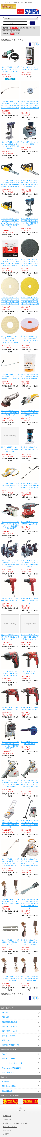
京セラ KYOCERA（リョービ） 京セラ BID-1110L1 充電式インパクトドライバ (10, 637)
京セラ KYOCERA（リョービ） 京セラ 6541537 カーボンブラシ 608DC (29, 942)
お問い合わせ (7, 1130)
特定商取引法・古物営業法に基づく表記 (15, 1123)
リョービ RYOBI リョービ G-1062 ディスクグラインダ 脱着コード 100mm (10, 69)
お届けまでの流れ (9, 1036)
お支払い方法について (10, 1045)
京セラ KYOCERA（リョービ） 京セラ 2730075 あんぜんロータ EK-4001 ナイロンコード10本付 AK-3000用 (29, 106)
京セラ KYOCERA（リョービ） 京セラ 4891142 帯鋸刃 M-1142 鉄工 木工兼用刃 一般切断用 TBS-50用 (10, 262)
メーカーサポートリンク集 (12, 1063)
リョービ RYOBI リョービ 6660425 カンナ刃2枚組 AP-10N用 (10, 942)
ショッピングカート (9, 1026)
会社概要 (6, 1134)
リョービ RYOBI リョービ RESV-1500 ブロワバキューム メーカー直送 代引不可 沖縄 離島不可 (10, 783)
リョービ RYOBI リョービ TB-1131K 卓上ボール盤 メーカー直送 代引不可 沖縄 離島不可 (10, 145)
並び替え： (6, 28)
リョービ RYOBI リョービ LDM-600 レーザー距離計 (29, 68)
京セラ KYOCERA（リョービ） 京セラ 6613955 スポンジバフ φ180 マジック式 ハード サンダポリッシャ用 (10, 301)
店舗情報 (5, 1081)
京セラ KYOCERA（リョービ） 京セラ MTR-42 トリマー (29, 449)
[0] (35, 13)
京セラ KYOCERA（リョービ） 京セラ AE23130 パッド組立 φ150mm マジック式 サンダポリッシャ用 (29, 262)
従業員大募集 (7, 1091)
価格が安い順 (30, 28)
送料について (7, 1040)
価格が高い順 (7, 30)
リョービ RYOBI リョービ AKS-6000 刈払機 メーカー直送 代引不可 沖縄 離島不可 (30, 487)
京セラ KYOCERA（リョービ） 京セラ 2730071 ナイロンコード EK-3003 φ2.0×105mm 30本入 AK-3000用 (10, 105)
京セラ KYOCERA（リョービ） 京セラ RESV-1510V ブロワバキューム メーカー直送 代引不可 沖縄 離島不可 (30, 784)
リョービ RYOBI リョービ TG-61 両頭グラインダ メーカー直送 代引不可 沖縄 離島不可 (10, 563)
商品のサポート (8, 1054)
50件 (12, 33)
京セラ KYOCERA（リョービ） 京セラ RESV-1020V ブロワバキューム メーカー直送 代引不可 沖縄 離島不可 (30, 863)
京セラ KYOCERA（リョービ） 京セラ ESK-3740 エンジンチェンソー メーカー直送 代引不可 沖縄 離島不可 (10, 223)
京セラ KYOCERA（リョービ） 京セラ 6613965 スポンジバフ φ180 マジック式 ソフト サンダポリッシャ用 (30, 301)
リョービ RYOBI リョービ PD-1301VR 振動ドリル (29, 709)
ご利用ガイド (7, 1119)
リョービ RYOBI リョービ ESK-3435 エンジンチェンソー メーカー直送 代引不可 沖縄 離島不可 (29, 183)
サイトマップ (7, 1116)
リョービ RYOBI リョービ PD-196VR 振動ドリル (10, 709)
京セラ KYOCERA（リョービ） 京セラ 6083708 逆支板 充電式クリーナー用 (29, 376)
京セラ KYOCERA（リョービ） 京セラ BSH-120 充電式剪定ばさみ (29, 413)
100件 (17, 33)
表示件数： (6, 33)
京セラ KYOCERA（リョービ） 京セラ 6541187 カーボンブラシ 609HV (29, 978)
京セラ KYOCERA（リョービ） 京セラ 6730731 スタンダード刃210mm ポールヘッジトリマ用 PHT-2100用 (29, 904)
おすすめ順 (14, 28)
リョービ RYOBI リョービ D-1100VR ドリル (29, 672)
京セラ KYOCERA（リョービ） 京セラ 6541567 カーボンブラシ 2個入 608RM (10, 902)
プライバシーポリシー (10, 1127)
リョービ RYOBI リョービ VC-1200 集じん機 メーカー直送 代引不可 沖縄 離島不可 (29, 824)
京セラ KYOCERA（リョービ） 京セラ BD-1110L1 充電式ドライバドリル (29, 637)
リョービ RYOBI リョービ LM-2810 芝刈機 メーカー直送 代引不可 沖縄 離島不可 (10, 824)
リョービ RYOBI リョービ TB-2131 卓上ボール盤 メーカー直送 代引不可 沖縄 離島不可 (29, 222)
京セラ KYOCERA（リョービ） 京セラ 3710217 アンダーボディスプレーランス (10, 376)
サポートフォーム (9, 1059)
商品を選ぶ (6, 1017)
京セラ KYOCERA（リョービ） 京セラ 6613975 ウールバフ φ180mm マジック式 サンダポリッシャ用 (10, 339)
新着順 (22, 28)
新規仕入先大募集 (9, 1086)
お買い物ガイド (8, 1072)
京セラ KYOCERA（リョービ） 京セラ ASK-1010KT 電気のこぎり (10, 449)
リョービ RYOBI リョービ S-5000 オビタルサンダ (29, 523)
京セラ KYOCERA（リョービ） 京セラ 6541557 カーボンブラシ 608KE (10, 978)
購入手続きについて (9, 1031)
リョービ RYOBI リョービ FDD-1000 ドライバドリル (10, 600)
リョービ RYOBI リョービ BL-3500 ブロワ (29, 743)
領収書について (8, 1012)
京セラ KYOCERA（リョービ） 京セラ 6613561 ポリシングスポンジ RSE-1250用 (29, 339)
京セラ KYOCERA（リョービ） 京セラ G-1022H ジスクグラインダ (10, 413)
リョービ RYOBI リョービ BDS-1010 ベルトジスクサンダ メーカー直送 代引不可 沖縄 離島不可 (10, 525)
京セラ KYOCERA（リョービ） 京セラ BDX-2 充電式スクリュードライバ (10, 673)
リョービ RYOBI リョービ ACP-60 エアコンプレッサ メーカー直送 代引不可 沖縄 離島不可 (10, 745)
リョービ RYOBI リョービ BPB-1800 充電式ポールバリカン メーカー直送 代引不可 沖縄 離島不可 (10, 862)
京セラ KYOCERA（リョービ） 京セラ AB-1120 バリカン (10, 485)
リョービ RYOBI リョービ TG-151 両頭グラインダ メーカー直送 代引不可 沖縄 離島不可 (29, 563)
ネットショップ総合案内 (11, 1068)
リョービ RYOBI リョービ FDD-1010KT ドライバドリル (30, 601)
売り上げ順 (16, 30)
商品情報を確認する (9, 1022)
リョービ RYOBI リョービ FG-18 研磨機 (29, 143)
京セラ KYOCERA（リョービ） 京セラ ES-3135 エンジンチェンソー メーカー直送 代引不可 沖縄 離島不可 (10, 183)
